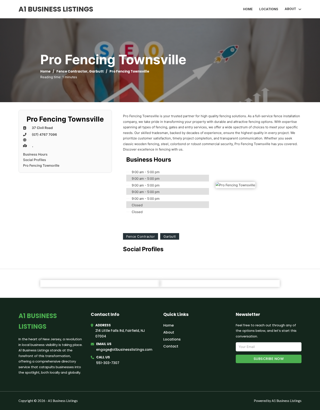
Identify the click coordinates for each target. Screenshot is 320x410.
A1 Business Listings (56, 9)
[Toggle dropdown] (299, 9)
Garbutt (96, 71)
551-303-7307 (107, 363)
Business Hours (35, 154)
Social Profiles (34, 160)
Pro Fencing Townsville (41, 165)
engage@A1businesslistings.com (124, 349)
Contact (170, 346)
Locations (268, 9)
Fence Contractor (72, 71)
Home (248, 9)
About (168, 332)
